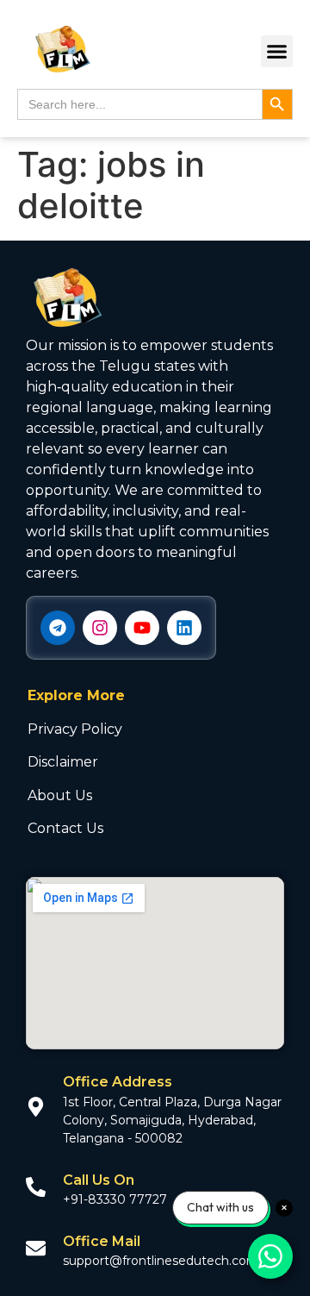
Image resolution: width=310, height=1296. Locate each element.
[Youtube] (142, 627)
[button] (277, 51)
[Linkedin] (184, 627)
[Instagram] (100, 627)
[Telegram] (57, 627)
